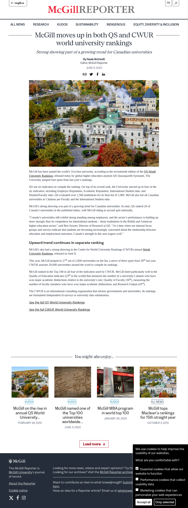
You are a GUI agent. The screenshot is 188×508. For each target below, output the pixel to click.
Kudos (62, 24)
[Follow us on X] (11, 498)
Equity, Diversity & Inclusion (156, 24)
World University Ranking (72, 309)
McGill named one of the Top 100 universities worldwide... (72, 415)
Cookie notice (18, 490)
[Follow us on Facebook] (18, 498)
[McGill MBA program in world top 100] (115, 382)
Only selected (164, 502)
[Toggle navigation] (138, 10)
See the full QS (39, 302)
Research (41, 24)
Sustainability (87, 24)
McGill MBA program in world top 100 (115, 410)
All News (17, 24)
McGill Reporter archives (117, 472)
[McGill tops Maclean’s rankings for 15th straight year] (158, 382)
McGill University (20, 472)
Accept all (144, 502)
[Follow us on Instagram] (24, 498)
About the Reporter (22, 483)
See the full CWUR (42, 309)
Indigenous (116, 24)
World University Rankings (67, 302)
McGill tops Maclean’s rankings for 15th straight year (158, 412)
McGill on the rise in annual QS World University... (30, 412)
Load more (92, 444)
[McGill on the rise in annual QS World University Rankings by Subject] (30, 382)
